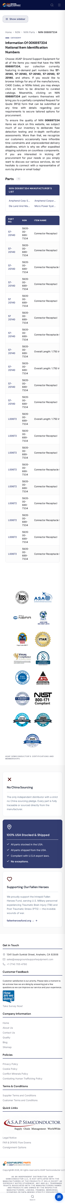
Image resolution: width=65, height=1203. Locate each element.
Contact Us (9, 1032)
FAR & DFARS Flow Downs (17, 1142)
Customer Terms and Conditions (20, 1100)
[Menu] (59, 5)
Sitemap (7, 1047)
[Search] (52, 5)
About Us (8, 1027)
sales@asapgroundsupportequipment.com (30, 959)
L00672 (12, 418)
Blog (5, 1042)
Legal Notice (9, 1137)
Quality (6, 1037)
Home (8, 32)
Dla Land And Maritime (19, 206)
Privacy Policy (10, 1064)
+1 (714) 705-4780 (17, 964)
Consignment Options (14, 1147)
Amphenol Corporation (45, 200)
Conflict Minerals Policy (15, 1073)
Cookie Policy (10, 1068)
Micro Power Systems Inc (45, 206)
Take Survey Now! (13, 1006)
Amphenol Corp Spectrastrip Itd (19, 200)
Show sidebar (17, 19)
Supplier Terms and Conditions (19, 1095)
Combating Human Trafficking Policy (22, 1078)
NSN (17, 32)
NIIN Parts (29, 32)
